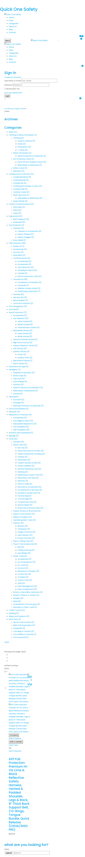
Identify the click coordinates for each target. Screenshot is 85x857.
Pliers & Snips (25, 484)
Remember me (12, 89)
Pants (22, 144)
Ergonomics (15, 216)
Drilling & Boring (26, 550)
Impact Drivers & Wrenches (27, 511)
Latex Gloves (25, 333)
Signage (14, 435)
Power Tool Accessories (25, 544)
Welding (14, 613)
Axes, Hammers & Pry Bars (31, 450)
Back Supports (21, 219)
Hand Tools (20, 444)
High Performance (22, 342)
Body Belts (19, 255)
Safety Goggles (26, 237)
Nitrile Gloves (25, 336)
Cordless (23, 577)
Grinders (18, 442)
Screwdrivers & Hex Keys (30, 490)
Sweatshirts (24, 147)
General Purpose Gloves (25, 339)
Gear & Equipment (27, 589)
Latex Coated (25, 321)
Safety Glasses (26, 234)
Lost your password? (13, 92)
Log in (6, 642)
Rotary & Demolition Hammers (28, 592)
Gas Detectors (26, 267)
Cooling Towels (21, 192)
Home (6, 109)
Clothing (18, 138)
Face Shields (20, 381)
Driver (22, 354)
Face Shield (19, 240)
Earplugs (18, 402)
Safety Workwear (22, 153)
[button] (5, 37)
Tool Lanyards (20, 637)
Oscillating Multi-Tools (24, 520)
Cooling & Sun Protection (21, 174)
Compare (14, 735)
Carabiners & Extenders (29, 282)
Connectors (20, 279)
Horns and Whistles (19, 408)
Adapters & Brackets (24, 372)
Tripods (22, 273)
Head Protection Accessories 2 (28, 387)
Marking (23, 472)
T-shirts (23, 150)
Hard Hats (19, 207)
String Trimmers (26, 538)
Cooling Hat (19, 183)
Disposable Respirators (25, 423)
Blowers (23, 526)
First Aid (14, 309)
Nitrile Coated (25, 324)
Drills (21, 583)
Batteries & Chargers (28, 571)
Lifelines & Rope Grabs (29, 288)
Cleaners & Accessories (29, 231)
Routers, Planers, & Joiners (26, 595)
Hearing (14, 396)
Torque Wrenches (27, 502)
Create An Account (12, 77)
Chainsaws (24, 529)
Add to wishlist (16, 741)
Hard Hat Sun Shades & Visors (32, 162)
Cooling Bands (21, 180)
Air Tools (23, 565)
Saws (17, 601)
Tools (13, 439)
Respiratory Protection (20, 414)
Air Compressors (26, 562)
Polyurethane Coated (29, 327)
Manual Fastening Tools (29, 469)
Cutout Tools (25, 580)
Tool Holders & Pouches (24, 634)
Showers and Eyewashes (21, 432)
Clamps (23, 457)
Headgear (15, 369)
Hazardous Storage (19, 366)
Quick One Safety (19, 9)
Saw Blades (24, 553)
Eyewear (18, 228)
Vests (17, 213)
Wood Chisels (25, 505)
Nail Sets (23, 481)
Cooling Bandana (22, 177)
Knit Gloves (20, 348)
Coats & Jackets (26, 141)
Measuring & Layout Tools (30, 475)
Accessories (20, 249)
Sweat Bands (20, 201)
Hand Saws (24, 460)
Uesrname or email (12, 80)
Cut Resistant (20, 318)
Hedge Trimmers (26, 532)
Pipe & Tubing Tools (23, 541)
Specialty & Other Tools (25, 607)
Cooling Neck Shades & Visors (27, 186)
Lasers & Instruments (24, 514)
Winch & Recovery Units (30, 276)
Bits (21, 547)
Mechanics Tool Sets (28, 478)
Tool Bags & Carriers (23, 631)
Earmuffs (18, 399)
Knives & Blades (26, 466)
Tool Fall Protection (23, 303)
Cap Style (19, 378)
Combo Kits (24, 574)
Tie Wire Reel (24, 496)
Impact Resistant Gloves (25, 345)
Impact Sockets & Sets (29, 463)
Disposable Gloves (22, 330)
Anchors (18, 252)
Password (8, 85)
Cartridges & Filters (23, 420)
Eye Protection (16, 225)
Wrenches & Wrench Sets (30, 508)
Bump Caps (19, 375)
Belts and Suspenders (24, 625)
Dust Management (27, 586)
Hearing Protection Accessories (28, 405)
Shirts (17, 210)
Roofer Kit (18, 246)
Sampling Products (27, 270)
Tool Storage (25, 499)
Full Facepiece (21, 426)
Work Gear (15, 619)
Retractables (20, 300)
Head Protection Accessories (32, 156)
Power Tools (20, 556)
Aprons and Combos (23, 622)
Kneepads (19, 222)
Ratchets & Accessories (30, 487)
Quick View (13, 745)
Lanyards (23, 285)
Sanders (18, 598)
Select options (15, 738)
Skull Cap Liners (21, 195)
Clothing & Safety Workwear (23, 135)
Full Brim (18, 384)
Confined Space (21, 258)
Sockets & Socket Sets (29, 493)
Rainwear (18, 171)
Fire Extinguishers (18, 306)
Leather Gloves (21, 351)
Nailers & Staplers (22, 517)
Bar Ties (23, 447)
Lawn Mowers (25, 535)
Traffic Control (17, 610)
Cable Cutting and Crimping (31, 454)
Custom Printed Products (21, 204)
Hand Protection (18, 312)
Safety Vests (20, 168)
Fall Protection (17, 243)
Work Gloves (20, 363)
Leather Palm (25, 357)
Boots (13, 132)
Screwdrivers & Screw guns (26, 604)
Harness (18, 294)
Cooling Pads (20, 189)
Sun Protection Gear (23, 159)
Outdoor (18, 523)
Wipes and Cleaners (19, 616)
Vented (18, 393)
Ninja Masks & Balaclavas (30, 165)
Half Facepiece (21, 429)
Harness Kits (20, 297)
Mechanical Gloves (22, 360)
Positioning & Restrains (29, 291)
